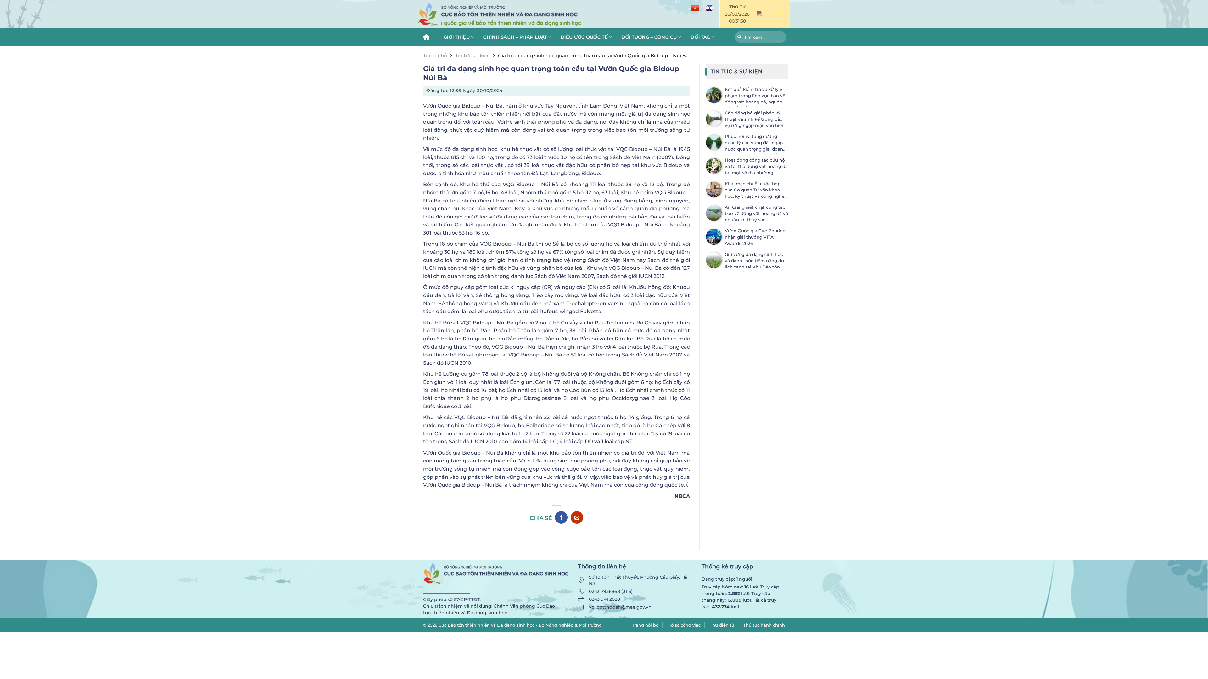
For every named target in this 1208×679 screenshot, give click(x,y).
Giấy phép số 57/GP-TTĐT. (452, 599)
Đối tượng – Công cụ (649, 37)
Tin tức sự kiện (472, 55)
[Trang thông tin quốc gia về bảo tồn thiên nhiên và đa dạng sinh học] (528, 14)
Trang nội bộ (645, 624)
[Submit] (739, 37)
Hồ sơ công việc (684, 624)
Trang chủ (428, 37)
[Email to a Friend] (577, 517)
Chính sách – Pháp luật (515, 37)
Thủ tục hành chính (764, 624)
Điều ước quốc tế (584, 37)
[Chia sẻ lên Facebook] (561, 517)
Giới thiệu (457, 37)
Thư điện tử (722, 624)
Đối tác (700, 37)
